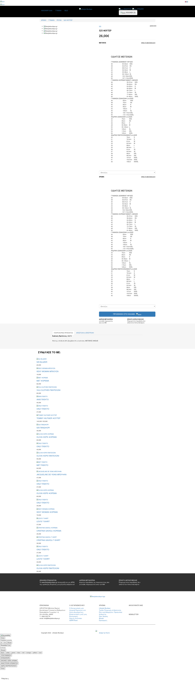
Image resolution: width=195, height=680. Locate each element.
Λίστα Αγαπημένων (76, 612)
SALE (66, 10)
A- (1, 642)
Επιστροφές (73, 616)
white (8, 652)
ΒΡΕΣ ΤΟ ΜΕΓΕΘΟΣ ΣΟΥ (148, 43)
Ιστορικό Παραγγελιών (77, 610)
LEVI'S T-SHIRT (43, 521)
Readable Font (5, 645)
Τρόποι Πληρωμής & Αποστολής (110, 610)
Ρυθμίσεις (5, 678)
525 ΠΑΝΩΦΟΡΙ (43, 427)
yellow (35, 652)
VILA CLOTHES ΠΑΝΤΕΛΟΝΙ (48, 390)
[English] (185, 2)
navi (40, 652)
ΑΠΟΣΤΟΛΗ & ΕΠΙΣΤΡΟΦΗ (85, 333)
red (23, 652)
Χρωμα (3, 650)
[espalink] (2, 1)
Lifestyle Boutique (104, 608)
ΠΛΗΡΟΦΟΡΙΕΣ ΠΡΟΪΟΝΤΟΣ (63, 333)
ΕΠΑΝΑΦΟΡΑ (5, 658)
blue (18, 652)
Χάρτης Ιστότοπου (75, 618)
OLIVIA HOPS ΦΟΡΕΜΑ (47, 437)
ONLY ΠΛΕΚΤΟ (43, 408)
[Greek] (187, 2)
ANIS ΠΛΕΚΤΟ (43, 399)
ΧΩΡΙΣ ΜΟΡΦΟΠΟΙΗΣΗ (8, 666)
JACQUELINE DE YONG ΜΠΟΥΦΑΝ (51, 474)
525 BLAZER (42, 362)
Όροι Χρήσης (103, 616)
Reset (9, 642)
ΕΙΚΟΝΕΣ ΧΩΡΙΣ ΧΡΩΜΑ (9, 660)
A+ (5, 642)
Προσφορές (103, 620)
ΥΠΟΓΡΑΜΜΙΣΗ (6, 655)
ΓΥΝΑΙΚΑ (58, 10)
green (13, 652)
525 (100, 26)
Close (2, 638)
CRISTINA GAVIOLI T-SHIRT (48, 540)
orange (28, 652)
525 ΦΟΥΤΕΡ (68, 20)
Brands (101, 618)
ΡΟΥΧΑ (59, 20)
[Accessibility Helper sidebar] (5, 635)
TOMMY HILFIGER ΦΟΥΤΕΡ (48, 418)
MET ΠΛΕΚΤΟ (42, 465)
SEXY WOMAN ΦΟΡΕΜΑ (47, 512)
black (2, 652)
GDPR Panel (73, 620)
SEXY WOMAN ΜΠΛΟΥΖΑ (47, 371)
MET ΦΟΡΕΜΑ (43, 380)
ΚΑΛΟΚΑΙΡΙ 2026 (46, 10)
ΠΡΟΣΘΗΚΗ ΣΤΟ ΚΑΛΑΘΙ (124, 314)
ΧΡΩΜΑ (101, 177)
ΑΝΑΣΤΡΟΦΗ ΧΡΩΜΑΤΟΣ (9, 663)
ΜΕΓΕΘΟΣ (102, 43)
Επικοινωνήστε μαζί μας (78, 614)
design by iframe (104, 633)
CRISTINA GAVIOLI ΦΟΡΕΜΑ (49, 530)
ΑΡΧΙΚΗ (43, 20)
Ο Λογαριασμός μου (76, 608)
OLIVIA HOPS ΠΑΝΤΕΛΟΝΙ (48, 455)
